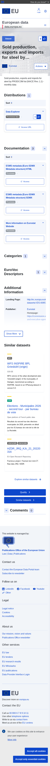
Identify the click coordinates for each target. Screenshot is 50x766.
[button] (40, 2)
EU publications (9, 670)
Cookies (6, 612)
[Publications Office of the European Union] (24, 541)
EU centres (27, 723)
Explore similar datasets (28, 479)
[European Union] (24, 693)
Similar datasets (23, 500)
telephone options (20, 716)
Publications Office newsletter (16, 637)
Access (26, 181)
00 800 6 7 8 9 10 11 (19, 713)
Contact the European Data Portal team (20, 569)
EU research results (11, 661)
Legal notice (8, 608)
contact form (21, 719)
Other (8, 593)
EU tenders (7, 657)
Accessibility (8, 616)
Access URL (26, 127)
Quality (23, 492)
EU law (5, 652)
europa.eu (24, 699)
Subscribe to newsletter (13, 573)
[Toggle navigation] (45, 25)
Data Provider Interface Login (16, 674)
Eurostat (13, 66)
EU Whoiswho (9, 666)
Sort (8, 103)
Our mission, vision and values (16, 634)
